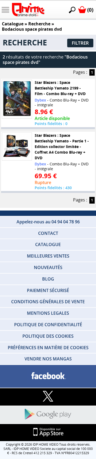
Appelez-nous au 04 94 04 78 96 (48, 222)
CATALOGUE (48, 244)
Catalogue (12, 24)
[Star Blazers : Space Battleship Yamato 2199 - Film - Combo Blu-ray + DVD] (17, 99)
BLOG (48, 279)
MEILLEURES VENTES (48, 256)
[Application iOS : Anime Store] (48, 432)
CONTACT (48, 233)
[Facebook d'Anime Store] (48, 376)
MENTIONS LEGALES (48, 313)
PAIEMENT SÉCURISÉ (48, 290)
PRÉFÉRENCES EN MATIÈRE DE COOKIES (48, 348)
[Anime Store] (28, 9)
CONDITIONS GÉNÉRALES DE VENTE (48, 302)
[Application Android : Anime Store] (48, 414)
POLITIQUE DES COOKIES (48, 336)
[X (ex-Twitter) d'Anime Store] (48, 397)
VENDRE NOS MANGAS (48, 359)
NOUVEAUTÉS (48, 267)
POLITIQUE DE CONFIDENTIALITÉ (48, 325)
